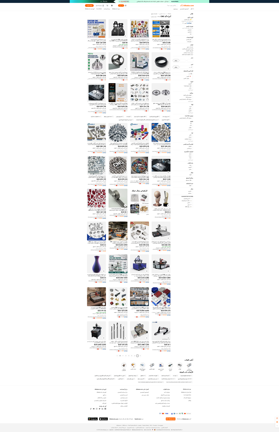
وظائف (189, 400)
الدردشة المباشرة (123, 395)
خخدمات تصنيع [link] (154, 13)
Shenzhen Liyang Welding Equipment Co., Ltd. (139, 347)
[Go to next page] (117, 355)
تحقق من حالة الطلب (101, 397)
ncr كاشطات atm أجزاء (95, 116)
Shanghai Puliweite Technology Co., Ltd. (118, 248)
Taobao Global (145, 425)
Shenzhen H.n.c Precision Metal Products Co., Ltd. (96, 111)
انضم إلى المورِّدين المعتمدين (100, 400)
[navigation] (183, 185)
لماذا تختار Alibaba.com (186, 392)
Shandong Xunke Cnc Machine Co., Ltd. (161, 282)
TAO (151, 425)
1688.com (124, 425)
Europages (160, 425)
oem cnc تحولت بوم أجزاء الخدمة (168, 378)
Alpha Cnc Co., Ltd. (144, 315)
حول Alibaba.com (187, 389)
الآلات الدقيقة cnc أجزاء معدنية (139, 116)
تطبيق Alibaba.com (113, 418)
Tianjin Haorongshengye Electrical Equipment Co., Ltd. (118, 215)
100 (120, 355)
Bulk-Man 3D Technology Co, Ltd (120, 46)
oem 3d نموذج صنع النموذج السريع (184, 378)
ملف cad (174, 375)
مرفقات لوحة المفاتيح (132, 375)
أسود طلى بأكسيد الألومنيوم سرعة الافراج (102, 375)
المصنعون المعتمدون (144, 392)
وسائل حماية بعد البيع (165, 400)
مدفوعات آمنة (167, 392)
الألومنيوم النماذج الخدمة (154, 116)
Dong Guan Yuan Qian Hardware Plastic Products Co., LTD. (161, 47)
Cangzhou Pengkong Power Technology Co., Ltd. (161, 109)
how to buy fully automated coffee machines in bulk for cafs (178, 382)
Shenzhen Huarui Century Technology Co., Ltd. (161, 151)
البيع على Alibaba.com (101, 392)
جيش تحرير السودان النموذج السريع (125, 119)
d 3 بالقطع (143, 375)
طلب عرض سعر (145, 395)
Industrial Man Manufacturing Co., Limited (139, 182)
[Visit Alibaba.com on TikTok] (91, 409)
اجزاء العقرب (120, 378)
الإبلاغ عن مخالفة (123, 406)
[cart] (107, 5)
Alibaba (169, 13)
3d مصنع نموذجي (119, 116)
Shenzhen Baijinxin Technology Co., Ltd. (97, 47)
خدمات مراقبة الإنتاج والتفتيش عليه (162, 403)
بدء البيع (104, 395)
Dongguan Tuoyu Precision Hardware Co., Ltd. (96, 78)
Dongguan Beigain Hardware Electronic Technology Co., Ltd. (118, 184)
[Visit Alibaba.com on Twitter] (99, 409)
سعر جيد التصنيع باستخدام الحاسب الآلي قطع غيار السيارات (147, 119)
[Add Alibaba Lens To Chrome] (170, 418)
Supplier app (138, 418)
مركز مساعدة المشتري (122, 392)
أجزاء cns (128, 116)
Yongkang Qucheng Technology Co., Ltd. (161, 349)
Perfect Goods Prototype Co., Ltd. (98, 249)
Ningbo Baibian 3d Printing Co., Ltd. (162, 217)
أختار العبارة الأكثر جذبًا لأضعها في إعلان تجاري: (105, 378)
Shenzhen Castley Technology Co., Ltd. (97, 280)
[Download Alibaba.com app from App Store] (103, 418)
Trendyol (155, 425)
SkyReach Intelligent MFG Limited (162, 313)
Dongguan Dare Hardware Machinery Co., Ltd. (161, 78)
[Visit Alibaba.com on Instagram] (97, 409)
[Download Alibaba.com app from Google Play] (93, 418)
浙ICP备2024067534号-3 (176, 429)
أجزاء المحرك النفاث (165, 375)
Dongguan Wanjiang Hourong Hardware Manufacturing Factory (118, 109)
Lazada (139, 425)
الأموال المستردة (123, 400)
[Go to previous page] (140, 355)
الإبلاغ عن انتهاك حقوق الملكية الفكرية (119, 403)
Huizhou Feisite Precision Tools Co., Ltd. (118, 349)
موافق (176, 60)
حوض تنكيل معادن (130, 378)
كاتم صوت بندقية (141, 378)
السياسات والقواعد (166, 406)
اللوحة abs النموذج (165, 119)
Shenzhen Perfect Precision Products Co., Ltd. (139, 151)
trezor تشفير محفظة (108, 116)
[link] (277, 418)
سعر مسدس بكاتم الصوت (152, 378)
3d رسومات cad (166, 116)
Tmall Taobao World (132, 425)
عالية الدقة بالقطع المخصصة (186, 375)
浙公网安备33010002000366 (163, 429)
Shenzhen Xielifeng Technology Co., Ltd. (118, 151)
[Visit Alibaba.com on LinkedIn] (102, 409)
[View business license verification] (152, 430)
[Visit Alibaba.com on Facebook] (105, 409)
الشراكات (104, 403)
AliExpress (118, 425)
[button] (125, 5)
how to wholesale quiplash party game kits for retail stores (150, 382)
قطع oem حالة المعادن (153, 375)
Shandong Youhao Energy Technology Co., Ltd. (139, 280)
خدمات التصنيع (163, 13)
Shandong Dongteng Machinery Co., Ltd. (118, 280)
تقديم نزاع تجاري (123, 397)
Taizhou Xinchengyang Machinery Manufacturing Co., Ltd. (139, 78)
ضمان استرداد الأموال (165, 395)
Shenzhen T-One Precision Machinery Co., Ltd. (96, 184)
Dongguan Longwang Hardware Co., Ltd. (97, 217)
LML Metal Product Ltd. (122, 315)
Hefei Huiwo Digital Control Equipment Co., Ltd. (161, 249)
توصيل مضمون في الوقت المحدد (163, 397)
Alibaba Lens (186, 418)
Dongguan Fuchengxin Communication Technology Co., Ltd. (118, 78)
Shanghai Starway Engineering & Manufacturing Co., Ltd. (161, 184)
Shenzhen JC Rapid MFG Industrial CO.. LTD (139, 47)
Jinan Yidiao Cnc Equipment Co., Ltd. (97, 347)
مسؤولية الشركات (187, 397)
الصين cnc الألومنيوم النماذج (119, 375)
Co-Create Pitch (187, 395)
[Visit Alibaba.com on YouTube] (94, 409)
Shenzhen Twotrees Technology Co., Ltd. (97, 316)
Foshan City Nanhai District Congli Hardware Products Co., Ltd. (139, 109)
